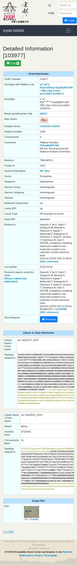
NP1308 (68, 87)
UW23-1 (59, 93)
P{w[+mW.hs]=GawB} (52, 87)
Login (71, 20)
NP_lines (45, 171)
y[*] (42, 84)
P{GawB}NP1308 (49, 145)
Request (50, 319)
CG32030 (45, 126)
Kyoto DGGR (13, 31)
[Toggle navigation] (68, 31)
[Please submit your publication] (15, 280)
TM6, (43, 90)
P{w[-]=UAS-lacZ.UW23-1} (50, 92)
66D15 (43, 113)
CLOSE (8, 532)
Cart (13, 63)
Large (34, 519)
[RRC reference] (49, 261)
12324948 (60, 309)
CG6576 (55, 126)
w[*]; (47, 84)
